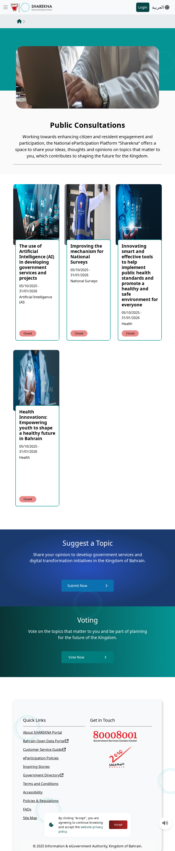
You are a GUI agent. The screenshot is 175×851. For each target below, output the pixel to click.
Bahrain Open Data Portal (44, 741)
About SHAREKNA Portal (42, 732)
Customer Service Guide (42, 749)
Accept (118, 824)
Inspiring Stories (36, 766)
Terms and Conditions (40, 783)
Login (142, 7)
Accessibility (32, 792)
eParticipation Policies (41, 758)
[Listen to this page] (165, 823)
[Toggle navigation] (6, 7)
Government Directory (41, 775)
